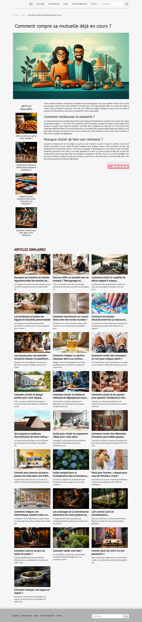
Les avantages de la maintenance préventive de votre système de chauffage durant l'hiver (71, 515)
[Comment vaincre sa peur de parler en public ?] (32, 537)
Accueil (15, 15)
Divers (94, 4)
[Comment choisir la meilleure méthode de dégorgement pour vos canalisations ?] (71, 381)
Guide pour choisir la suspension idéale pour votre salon (70, 435)
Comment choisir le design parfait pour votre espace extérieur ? (28, 397)
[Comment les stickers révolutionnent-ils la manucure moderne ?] (110, 303)
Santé (65, 4)
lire (61, 124)
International (54, 4)
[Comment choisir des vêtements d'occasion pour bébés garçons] (110, 420)
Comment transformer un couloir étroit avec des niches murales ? (70, 318)
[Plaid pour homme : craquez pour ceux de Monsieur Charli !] (110, 459)
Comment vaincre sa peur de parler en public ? (29, 552)
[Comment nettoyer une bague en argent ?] (32, 576)
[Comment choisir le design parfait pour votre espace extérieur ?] (32, 381)
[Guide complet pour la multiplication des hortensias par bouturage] (71, 459)
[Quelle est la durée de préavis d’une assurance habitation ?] (26, 152)
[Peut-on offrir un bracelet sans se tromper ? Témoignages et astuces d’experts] (71, 264)
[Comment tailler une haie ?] (71, 537)
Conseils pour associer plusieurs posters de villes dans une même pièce (31, 476)
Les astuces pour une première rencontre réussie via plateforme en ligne (31, 358)
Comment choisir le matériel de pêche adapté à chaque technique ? (108, 280)
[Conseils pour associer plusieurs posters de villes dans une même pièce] (32, 459)
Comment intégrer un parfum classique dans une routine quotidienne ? (69, 358)
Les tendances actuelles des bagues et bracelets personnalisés (32, 318)
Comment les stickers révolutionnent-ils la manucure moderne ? (108, 319)
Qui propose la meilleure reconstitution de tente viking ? (31, 435)
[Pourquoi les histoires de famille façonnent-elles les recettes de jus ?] (32, 264)
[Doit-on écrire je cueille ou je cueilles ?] (26, 123)
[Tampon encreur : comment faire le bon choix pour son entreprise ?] (26, 184)
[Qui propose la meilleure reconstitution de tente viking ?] (32, 420)
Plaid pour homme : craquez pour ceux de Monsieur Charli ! (109, 474)
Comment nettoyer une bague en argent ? (32, 591)
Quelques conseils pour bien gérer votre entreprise (26, 232)
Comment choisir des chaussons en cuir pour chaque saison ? (109, 357)
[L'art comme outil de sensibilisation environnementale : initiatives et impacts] (110, 498)
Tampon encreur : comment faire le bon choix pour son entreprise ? (26, 200)
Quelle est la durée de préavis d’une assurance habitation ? (26, 167)
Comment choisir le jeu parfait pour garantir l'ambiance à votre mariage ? (109, 397)
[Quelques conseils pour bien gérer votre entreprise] (26, 217)
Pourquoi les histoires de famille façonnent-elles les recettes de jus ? (31, 280)
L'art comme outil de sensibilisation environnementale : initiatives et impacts (109, 516)
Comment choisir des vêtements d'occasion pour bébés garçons (109, 435)
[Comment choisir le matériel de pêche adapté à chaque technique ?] (110, 264)
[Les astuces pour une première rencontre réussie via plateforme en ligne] (32, 342)
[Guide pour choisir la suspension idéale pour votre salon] (71, 420)
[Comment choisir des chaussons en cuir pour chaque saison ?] (110, 342)
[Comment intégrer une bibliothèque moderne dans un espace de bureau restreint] (32, 498)
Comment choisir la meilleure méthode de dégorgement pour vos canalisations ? (69, 397)
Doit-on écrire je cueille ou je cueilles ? (26, 137)
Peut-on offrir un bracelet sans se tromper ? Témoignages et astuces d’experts (71, 280)
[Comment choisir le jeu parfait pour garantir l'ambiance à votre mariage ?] (110, 381)
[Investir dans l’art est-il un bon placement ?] (110, 537)
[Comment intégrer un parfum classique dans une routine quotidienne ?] (71, 342)
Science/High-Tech (79, 4)
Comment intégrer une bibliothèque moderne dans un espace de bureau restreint (31, 515)
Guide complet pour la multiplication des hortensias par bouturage (71, 476)
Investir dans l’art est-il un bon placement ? (108, 552)
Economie (40, 4)
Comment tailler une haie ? (67, 550)
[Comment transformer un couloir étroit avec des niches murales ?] (71, 303)
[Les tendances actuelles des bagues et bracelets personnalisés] (32, 303)
